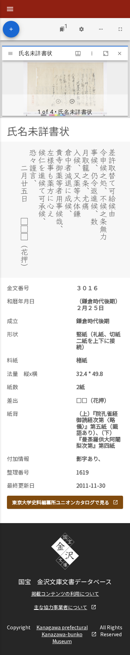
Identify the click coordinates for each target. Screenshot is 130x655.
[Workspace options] (101, 29)
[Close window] (120, 53)
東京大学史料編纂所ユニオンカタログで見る (60, 502)
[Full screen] (120, 29)
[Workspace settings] (81, 29)
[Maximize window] (106, 53)
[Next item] (72, 101)
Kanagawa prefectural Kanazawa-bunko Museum (62, 634)
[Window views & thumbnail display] (78, 53)
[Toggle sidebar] (10, 53)
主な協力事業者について (60, 607)
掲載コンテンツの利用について (65, 593)
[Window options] (92, 53)
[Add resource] (11, 29)
